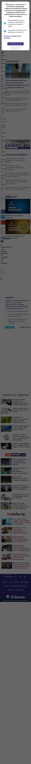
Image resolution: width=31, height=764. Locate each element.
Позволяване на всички (15, 43)
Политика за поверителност (12, 36)
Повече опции (15, 47)
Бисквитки (7, 38)
